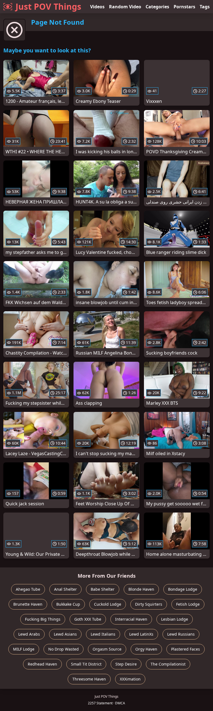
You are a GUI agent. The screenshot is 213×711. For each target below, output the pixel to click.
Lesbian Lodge (174, 619)
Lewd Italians (103, 634)
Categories (157, 7)
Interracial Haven (131, 619)
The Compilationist (168, 664)
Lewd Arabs (29, 634)
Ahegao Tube (28, 589)
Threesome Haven (89, 679)
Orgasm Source (107, 649)
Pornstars (184, 7)
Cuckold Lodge (107, 604)
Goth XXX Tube (87, 619)
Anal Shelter (65, 589)
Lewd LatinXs (141, 634)
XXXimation (130, 679)
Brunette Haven (27, 604)
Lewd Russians (181, 634)
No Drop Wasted (63, 649)
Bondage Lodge (182, 589)
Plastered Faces (185, 649)
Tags (205, 7)
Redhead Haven (42, 664)
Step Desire (126, 664)
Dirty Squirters (148, 604)
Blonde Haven (141, 589)
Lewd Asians (65, 634)
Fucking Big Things (42, 619)
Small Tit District (86, 664)
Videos (97, 7)
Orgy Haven (146, 649)
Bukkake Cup (68, 604)
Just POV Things (48, 6)
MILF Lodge (23, 649)
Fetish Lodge (188, 604)
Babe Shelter (103, 589)
